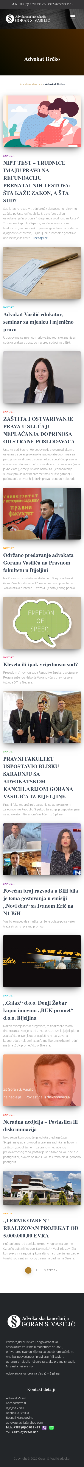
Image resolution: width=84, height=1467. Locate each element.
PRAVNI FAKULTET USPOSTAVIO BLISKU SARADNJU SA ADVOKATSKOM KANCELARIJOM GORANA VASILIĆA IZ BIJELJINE (38, 777)
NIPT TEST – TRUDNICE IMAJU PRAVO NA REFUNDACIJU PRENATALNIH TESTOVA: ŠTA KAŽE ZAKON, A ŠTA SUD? (37, 181)
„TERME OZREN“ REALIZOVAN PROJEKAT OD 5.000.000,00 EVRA (40, 1227)
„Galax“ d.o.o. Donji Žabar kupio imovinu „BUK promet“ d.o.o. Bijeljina (38, 1010)
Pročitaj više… (40, 238)
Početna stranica (31, 84)
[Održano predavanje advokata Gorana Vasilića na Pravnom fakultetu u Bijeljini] (42, 514)
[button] (72, 17)
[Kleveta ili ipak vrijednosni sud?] (42, 623)
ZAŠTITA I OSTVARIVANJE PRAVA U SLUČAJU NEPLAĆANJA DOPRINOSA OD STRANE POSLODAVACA (39, 430)
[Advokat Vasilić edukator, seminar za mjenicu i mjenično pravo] (42, 273)
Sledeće (49, 1270)
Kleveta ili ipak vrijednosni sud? (40, 664)
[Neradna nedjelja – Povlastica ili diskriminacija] (42, 1080)
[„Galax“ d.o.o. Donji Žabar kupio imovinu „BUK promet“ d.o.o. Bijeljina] (42, 961)
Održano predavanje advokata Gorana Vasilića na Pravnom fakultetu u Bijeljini (38, 562)
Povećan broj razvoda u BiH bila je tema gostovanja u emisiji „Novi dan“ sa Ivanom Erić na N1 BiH (40, 902)
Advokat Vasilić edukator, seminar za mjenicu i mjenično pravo (38, 321)
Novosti (8, 155)
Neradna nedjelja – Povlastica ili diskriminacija (40, 1125)
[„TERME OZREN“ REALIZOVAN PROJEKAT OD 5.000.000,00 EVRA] (42, 1188)
